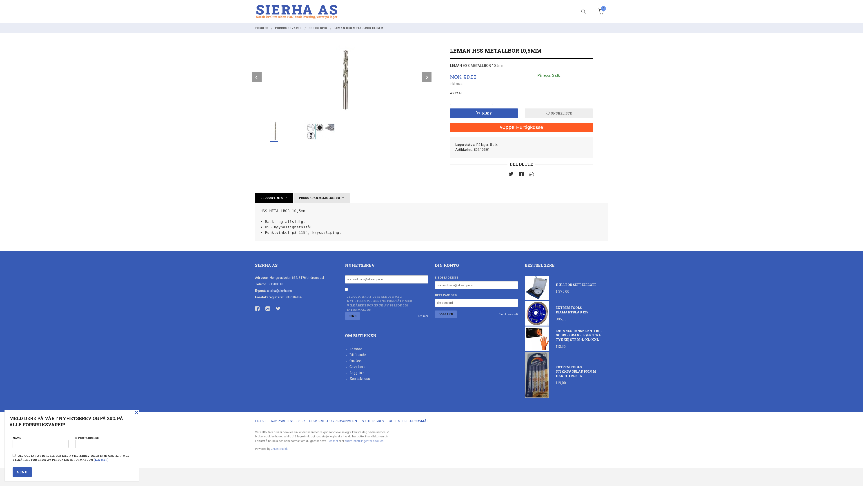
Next (427, 77)
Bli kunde (357, 354)
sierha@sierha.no (279, 290)
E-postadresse (446, 277)
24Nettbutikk (279, 448)
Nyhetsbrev (373, 421)
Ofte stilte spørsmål (409, 421)
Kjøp (487, 113)
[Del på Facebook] (521, 175)
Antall (456, 93)
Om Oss (355, 360)
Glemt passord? (508, 314)
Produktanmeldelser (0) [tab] (319, 198)
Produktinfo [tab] (271, 198)
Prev (257, 77)
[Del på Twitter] (511, 175)
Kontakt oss (359, 378)
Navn (17, 438)
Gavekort (357, 366)
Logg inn (357, 372)
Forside (355, 348)
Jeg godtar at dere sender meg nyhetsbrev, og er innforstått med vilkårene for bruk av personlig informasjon (379, 303)
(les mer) (101, 459)
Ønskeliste (561, 113)
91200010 (276, 284)
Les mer (423, 316)
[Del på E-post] (532, 175)
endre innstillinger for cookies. (364, 441)
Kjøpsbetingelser (288, 421)
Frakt (260, 421)
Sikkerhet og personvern (333, 421)
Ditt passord (446, 295)
